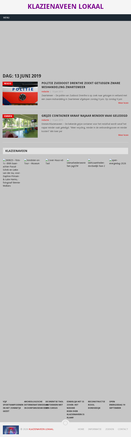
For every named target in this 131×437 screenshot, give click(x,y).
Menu (6, 17)
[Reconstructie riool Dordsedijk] (97, 278)
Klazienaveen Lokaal (65, 6)
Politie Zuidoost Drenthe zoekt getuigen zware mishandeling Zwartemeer (81, 85)
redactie (45, 91)
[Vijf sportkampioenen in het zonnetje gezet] (12, 278)
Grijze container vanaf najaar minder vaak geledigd (84, 115)
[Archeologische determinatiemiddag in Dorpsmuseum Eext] (33, 278)
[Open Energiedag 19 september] (118, 278)
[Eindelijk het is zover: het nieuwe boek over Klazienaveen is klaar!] (76, 278)
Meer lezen (123, 103)
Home (81, 429)
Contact (123, 429)
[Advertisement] (65, 45)
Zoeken (109, 429)
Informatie (94, 429)
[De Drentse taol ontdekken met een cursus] (55, 278)
